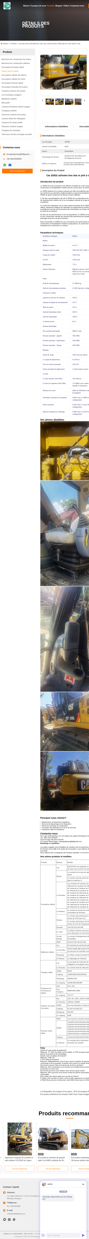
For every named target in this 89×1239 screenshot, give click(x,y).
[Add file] (43, 1235)
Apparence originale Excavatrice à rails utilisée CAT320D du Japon (19, 1159)
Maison (26, 6)
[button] (15, 1144)
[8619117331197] (14, 1220)
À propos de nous (38, 6)
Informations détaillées (56, 126)
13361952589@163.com (16, 1214)
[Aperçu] (7, 5)
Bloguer (58, 6)
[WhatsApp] (4, 165)
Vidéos (66, 6)
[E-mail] (10, 165)
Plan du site (28, 1234)
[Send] (83, 1235)
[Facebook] (9, 1220)
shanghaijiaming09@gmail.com (19, 154)
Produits (51, 6)
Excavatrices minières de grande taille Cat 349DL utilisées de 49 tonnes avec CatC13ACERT (51, 1159)
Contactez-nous (77, 6)
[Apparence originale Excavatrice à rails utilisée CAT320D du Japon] (20, 1138)
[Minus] (83, 1184)
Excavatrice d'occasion (62, 1092)
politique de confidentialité (12, 1234)
